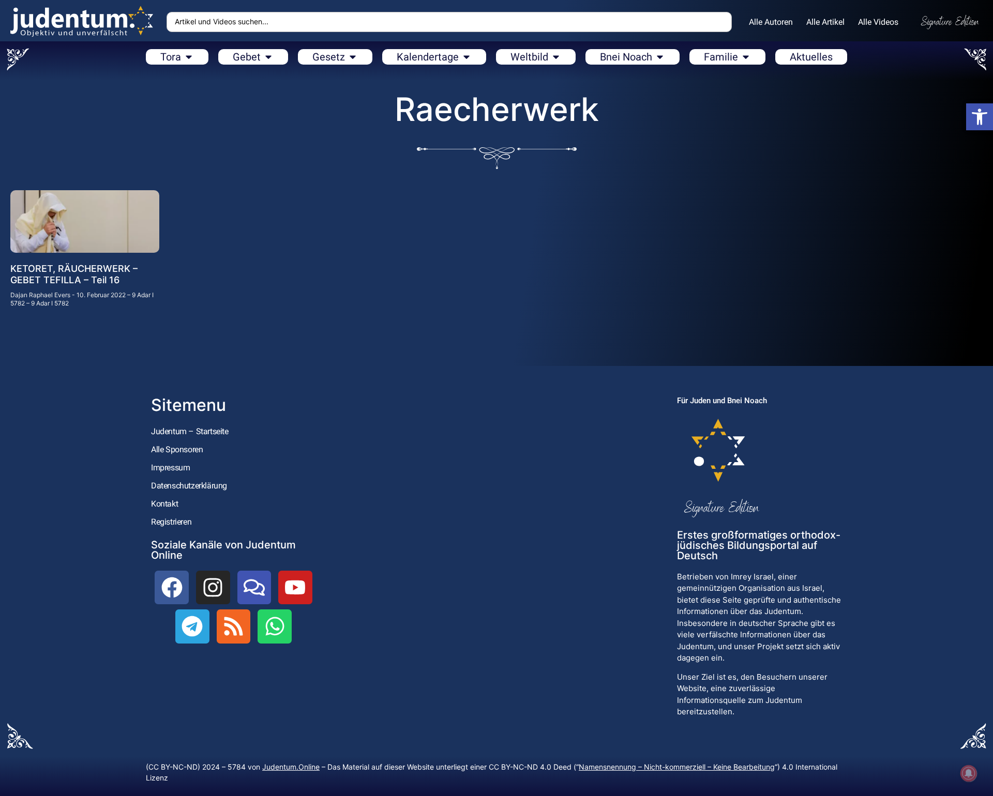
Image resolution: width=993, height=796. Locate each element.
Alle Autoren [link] (771, 22)
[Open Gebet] (268, 57)
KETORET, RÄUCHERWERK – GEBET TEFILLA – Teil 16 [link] (74, 274)
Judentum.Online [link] (291, 766)
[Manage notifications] (968, 773)
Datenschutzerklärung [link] (189, 486)
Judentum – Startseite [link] (190, 431)
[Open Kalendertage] (466, 57)
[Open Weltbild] (556, 57)
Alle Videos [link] (878, 22)
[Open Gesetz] (353, 57)
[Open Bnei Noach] (660, 57)
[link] (979, 116)
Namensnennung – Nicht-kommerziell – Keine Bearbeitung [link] (677, 766)
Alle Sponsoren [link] (177, 449)
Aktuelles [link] (811, 57)
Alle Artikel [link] (825, 22)
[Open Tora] (189, 57)
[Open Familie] (746, 57)
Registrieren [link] (171, 522)
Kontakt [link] (164, 504)
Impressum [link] (170, 467)
